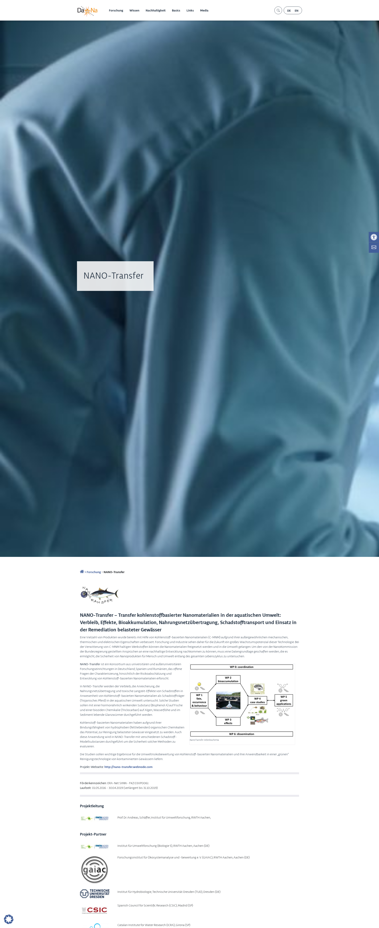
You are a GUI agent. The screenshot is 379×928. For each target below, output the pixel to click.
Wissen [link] (134, 10)
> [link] (85, 572)
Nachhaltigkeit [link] (156, 10)
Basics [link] (176, 10)
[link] (374, 237)
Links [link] (190, 10)
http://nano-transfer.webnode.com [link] (128, 767)
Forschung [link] (116, 10)
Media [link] (204, 10)
